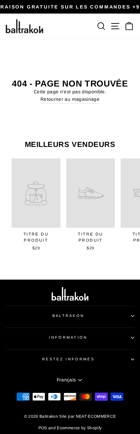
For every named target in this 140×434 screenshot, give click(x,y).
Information (68, 337)
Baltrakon (68, 316)
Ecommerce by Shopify (79, 428)
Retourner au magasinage (70, 99)
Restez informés (68, 359)
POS (42, 428)
